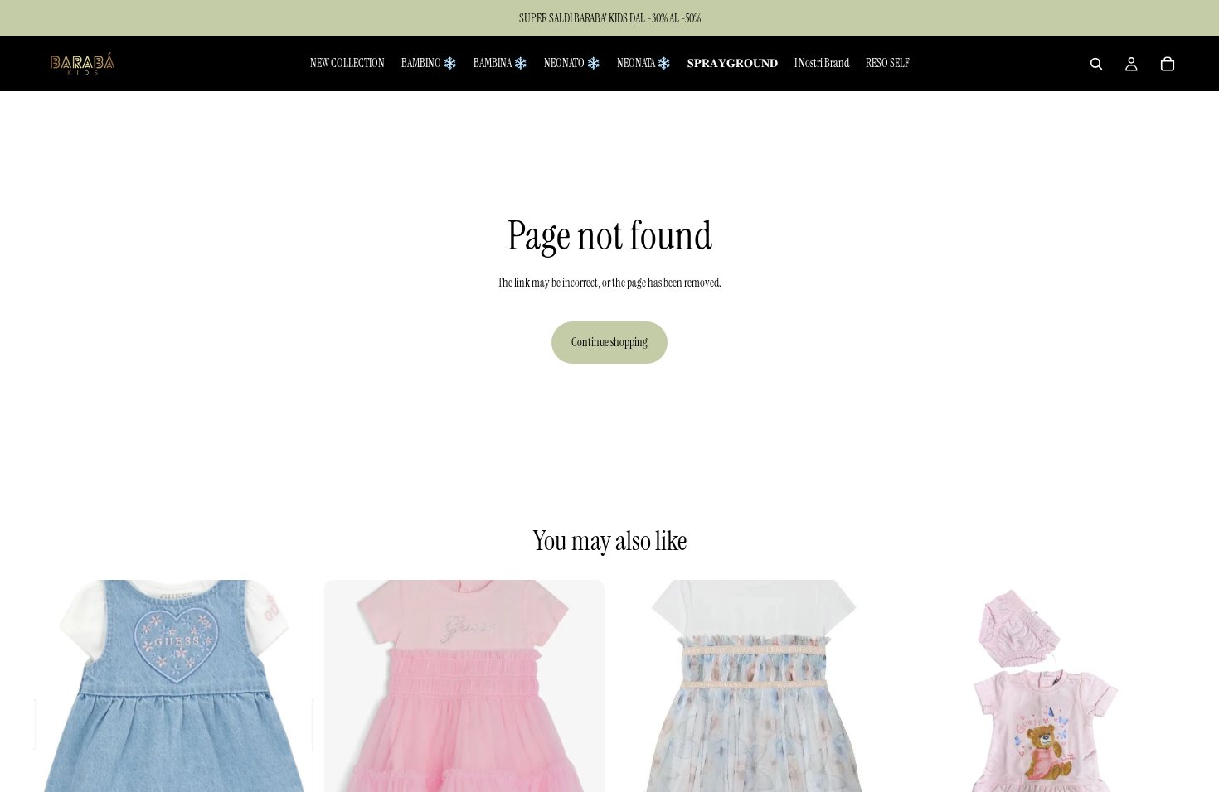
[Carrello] (1167, 64)
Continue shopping (609, 342)
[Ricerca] (1096, 64)
